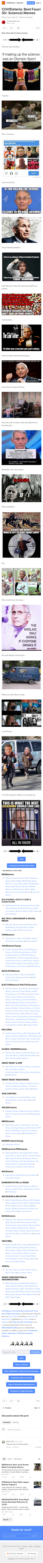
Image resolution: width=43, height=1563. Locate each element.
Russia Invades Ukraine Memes (23, 1225)
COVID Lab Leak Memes (14, 941)
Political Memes (26, 1013)
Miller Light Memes (27, 1288)
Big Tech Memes (18, 1286)
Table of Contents (12, 1313)
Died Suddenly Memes (31, 1244)
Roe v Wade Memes (19, 1019)
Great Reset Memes (17, 1069)
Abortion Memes (11, 988)
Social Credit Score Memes (21, 1022)
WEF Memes (12, 1075)
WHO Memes (35, 966)
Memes (35, 1089)
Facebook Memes (22, 927)
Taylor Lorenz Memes (29, 1130)
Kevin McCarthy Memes (20, 1005)
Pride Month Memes (27, 1161)
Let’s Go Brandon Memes (21, 892)
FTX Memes (27, 1219)
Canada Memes (17, 1189)
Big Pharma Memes (12, 905)
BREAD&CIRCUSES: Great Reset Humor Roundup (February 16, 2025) (15, 1502)
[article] (21, 1470)
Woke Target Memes (13, 1297)
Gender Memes (22, 1155)
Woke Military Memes (30, 1294)
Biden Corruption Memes (14, 878)
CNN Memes (26, 1125)
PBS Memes (16, 1130)
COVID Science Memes (30, 960)
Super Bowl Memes (19, 1291)
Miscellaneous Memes (32, 1189)
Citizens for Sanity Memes (21, 991)
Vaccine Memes (11, 1258)
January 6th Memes (19, 1039)
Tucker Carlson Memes (13, 1133)
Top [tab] (4, 1459)
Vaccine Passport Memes (27, 1258)
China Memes (10, 938)
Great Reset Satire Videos (14, 1072)
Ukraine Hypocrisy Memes (30, 1230)
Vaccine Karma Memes (27, 1256)
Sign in (38, 3)
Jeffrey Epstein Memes (13, 1158)
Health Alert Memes (24, 908)
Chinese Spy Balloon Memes (26, 938)
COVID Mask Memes (27, 955)
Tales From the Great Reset (23, 1322)
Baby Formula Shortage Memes (16, 1200)
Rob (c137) (10, 1441)
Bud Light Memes (26, 1152)
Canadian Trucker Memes (15, 1083)
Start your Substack (16, 1553)
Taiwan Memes (31, 941)
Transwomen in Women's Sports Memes (20, 1166)
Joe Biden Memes (18, 889)
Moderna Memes (22, 911)
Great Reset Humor (23, 1066)
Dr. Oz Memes (22, 994)
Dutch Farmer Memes (13, 1052)
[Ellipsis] (40, 1441)
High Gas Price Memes (20, 1205)
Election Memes (17, 997)
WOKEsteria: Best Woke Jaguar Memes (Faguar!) (15, 1483)
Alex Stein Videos (11, 1270)
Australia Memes (11, 1186)
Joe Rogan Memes (18, 1128)
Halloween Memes (26, 1111)
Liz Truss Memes (18, 1011)
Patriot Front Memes (19, 1041)
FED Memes (33, 1036)
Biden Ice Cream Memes (14, 883)
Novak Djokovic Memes (27, 1247)
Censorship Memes (26, 924)
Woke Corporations (33, 1291)
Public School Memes (27, 974)
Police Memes (23, 1100)
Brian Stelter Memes (12, 1125)
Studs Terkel (13, 1316)
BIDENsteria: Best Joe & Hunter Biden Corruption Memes (15, 1466)
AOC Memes (23, 988)
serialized (25, 1319)
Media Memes (31, 1128)
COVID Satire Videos (13, 960)
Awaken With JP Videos (28, 1270)
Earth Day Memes (28, 1052)
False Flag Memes (30, 1033)
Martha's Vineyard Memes (21, 1008)
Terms (30, 1546)
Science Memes (11, 914)
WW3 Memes (27, 1233)
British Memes (24, 1186)
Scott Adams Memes (12, 1178)
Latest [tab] (9, 1459)
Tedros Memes (22, 966)
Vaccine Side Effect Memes (15, 1261)
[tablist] (11, 1422)
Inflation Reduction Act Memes (23, 1208)
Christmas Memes (11, 1111)
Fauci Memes (28, 963)
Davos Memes (10, 1066)
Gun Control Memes (23, 1097)
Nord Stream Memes (24, 1222)
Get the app (32, 1553)
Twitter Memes (26, 930)
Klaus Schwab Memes (33, 1072)
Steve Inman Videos (24, 1272)
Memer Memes (25, 1089)
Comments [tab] (6, 1422)
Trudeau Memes (32, 1025)
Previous (8, 1408)
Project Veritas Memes (20, 1016)
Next (36, 1408)
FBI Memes (23, 1036)
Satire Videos (10, 1272)
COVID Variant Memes (14, 963)
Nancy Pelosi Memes (32, 1011)
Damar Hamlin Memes (13, 1244)
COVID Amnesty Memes (14, 949)
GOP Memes (16, 999)
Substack (5, 1322)
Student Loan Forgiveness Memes (17, 977)
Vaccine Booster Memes (20, 1253)
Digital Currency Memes (20, 1203)
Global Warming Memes (28, 1055)
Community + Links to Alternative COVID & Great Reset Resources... (20, 1333)
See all (5, 1519)
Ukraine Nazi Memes (13, 1233)
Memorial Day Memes (20, 1114)
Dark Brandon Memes (20, 886)
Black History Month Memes (16, 1175)
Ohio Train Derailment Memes (16, 1058)
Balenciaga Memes (12, 1152)
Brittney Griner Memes (13, 1219)
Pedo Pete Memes (12, 1161)
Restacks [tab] (15, 1422)
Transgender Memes (25, 1164)
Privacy (24, 1546)
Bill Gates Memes (11, 924)
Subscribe (31, 3)
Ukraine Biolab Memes (20, 1228)
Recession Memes (25, 1211)
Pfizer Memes (34, 911)
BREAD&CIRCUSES (9, 1327)
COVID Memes (11, 958)
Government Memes (29, 999)
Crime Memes (10, 1097)
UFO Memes (12, 1192)
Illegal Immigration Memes (15, 1002)
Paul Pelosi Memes (12, 1013)
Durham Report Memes (14, 1033)
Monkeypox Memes (12, 1144)
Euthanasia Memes (28, 905)
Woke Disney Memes (13, 1294)
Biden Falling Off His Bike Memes (24, 881)
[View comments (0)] (13, 1514)
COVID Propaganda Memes (28, 958)
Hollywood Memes (12, 1288)
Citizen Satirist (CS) (13, 21)
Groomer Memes (34, 1155)
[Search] (39, 1459)
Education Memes (12, 974)
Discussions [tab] (18, 1459)
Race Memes (32, 1175)
